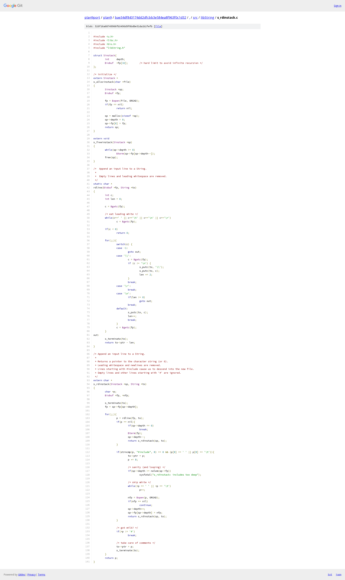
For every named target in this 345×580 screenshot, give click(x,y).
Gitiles (21, 574)
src (195, 17)
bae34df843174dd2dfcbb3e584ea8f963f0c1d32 (150, 17)
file (158, 26)
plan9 (107, 17)
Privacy (31, 574)
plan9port (92, 17)
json (338, 574)
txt (330, 574)
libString (207, 17)
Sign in (337, 5)
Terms (41, 574)
